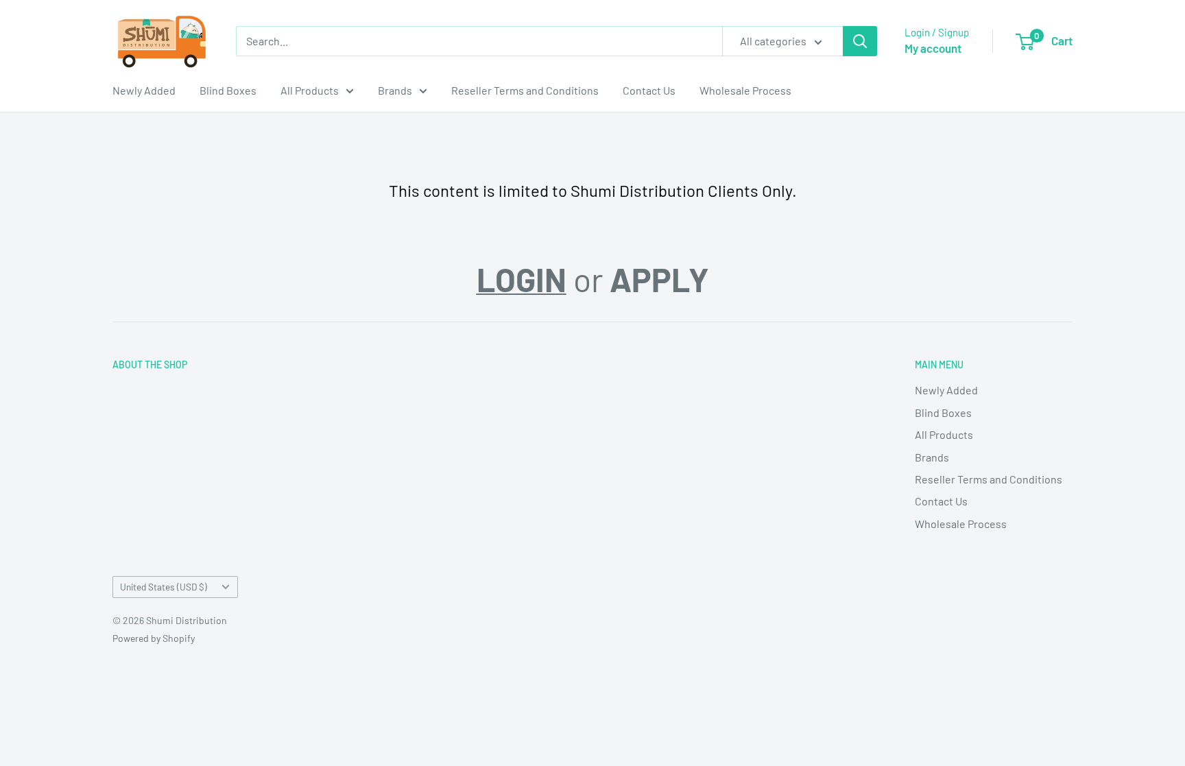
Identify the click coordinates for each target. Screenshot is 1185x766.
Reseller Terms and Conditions (525, 90)
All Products (309, 90)
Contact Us (649, 90)
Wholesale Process (745, 90)
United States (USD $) (163, 587)
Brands (395, 90)
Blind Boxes (228, 90)
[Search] (860, 41)
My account (933, 48)
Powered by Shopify (153, 638)
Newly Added (144, 90)
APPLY (659, 279)
